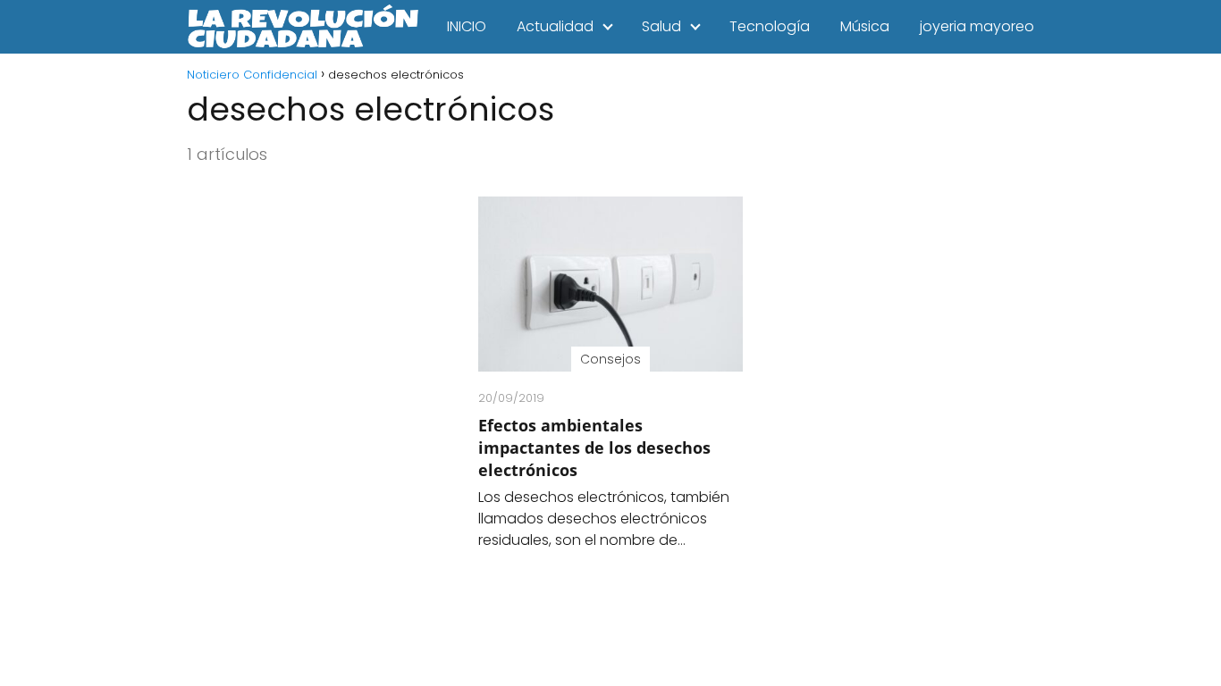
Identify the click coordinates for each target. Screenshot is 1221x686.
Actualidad (555, 26)
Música (864, 26)
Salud (661, 26)
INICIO (466, 26)
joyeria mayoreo (977, 26)
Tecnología (769, 26)
